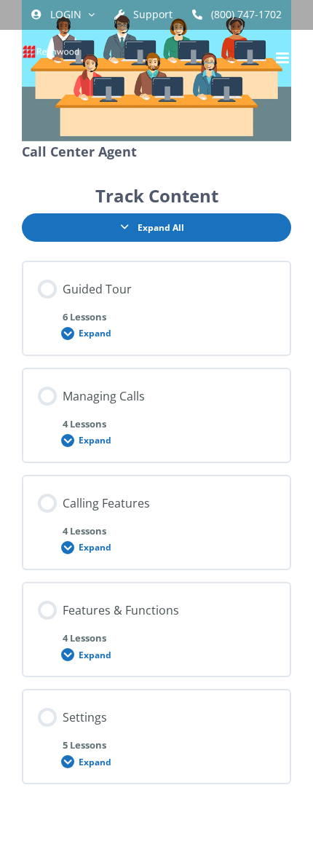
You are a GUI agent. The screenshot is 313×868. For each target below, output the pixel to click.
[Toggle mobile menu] (283, 58)
